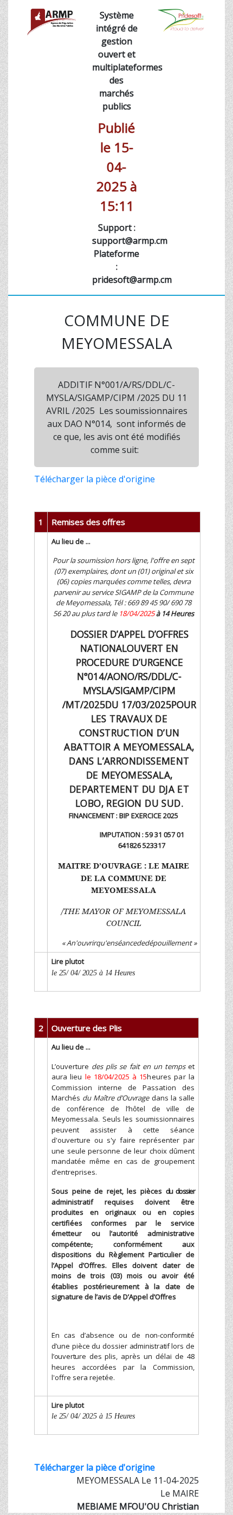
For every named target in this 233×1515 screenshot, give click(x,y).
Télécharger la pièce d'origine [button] (94, 479)
